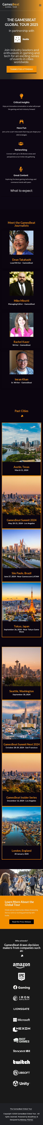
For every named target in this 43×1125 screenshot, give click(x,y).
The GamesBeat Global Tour (21, 1109)
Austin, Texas (21, 467)
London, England (21, 850)
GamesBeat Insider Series (21, 797)
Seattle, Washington (21, 691)
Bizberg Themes (26, 1120)
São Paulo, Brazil (21, 573)
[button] (22, 69)
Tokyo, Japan (21, 626)
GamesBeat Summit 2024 (21, 520)
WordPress (32, 1117)
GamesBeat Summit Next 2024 (21, 744)
